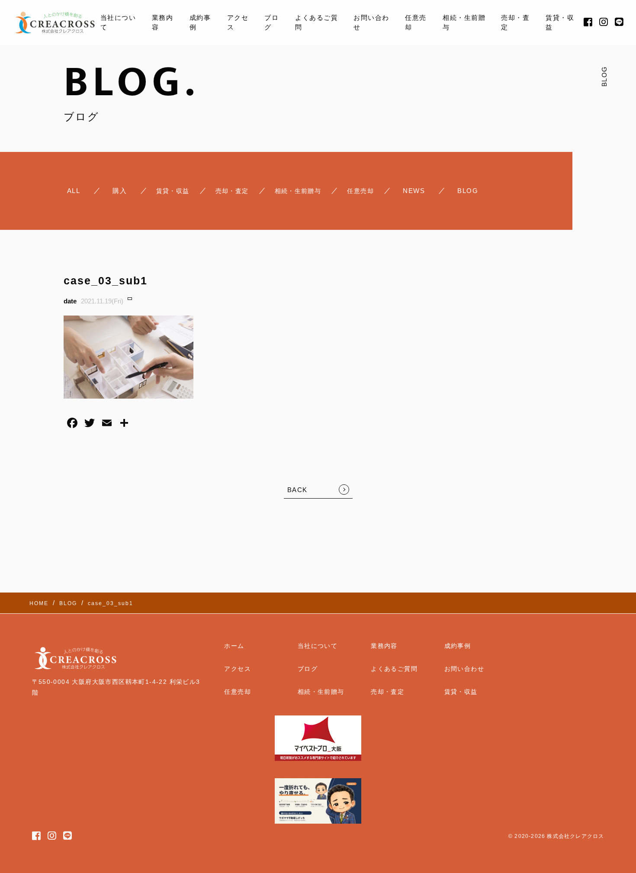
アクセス (238, 22)
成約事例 (200, 22)
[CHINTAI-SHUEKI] (173, 191)
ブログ (271, 22)
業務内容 (162, 22)
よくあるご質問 (316, 22)
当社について (118, 22)
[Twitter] (89, 424)
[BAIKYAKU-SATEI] (232, 191)
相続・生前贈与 (464, 22)
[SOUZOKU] (298, 191)
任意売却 (416, 22)
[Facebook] (72, 424)
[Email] (107, 424)
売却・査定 (515, 22)
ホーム (234, 645)
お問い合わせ (371, 22)
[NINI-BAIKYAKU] (360, 191)
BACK (297, 489)
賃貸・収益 (560, 22)
